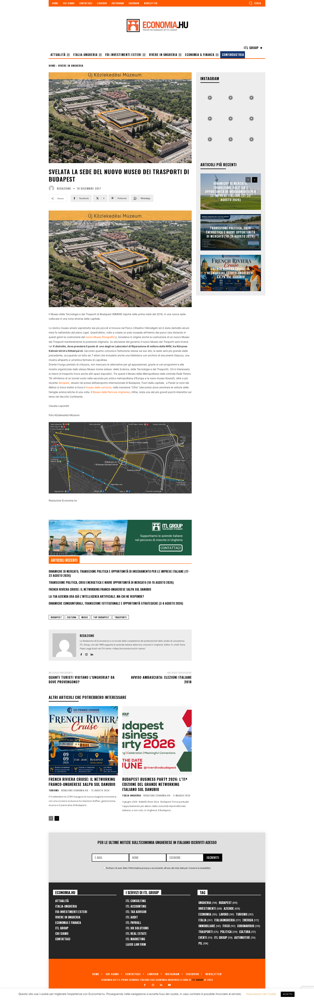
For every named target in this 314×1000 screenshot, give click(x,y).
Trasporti (120, 617)
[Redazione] (52, 188)
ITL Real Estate (136, 933)
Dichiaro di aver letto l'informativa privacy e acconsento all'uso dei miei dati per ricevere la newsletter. (158, 868)
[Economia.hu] (157, 25)
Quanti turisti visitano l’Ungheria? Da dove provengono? (82, 679)
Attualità (62, 901)
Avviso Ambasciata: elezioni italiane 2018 (161, 679)
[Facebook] (81, 653)
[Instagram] (86, 653)
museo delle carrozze (98, 387)
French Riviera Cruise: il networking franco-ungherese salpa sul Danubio (100, 589)
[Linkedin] (91, 653)
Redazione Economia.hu (74, 790)
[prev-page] (51, 818)
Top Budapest (101, 617)
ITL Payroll (133, 922)
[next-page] (57, 818)
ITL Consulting (136, 901)
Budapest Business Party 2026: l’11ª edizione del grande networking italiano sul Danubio (154, 784)
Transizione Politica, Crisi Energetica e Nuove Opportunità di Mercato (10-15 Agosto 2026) (111, 582)
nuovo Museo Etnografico (101, 337)
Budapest (56, 617)
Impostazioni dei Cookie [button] (261, 994)
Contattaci (62, 939)
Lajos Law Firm (136, 944)
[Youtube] (169, 985)
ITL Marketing (135, 939)
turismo (54, 790)
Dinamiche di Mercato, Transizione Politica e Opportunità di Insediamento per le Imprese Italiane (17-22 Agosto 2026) (119, 573)
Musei (84, 617)
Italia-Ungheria (131, 795)
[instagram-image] (209, 96)
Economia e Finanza (68, 922)
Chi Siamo (61, 933)
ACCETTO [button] (287, 994)
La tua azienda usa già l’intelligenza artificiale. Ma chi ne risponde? (96, 596)
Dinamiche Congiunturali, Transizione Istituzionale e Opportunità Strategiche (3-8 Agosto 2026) (116, 603)
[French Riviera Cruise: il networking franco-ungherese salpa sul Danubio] (83, 740)
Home (52, 65)
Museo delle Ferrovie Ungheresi (111, 392)
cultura (71, 617)
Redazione (64, 188)
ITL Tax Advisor (136, 912)
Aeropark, (64, 382)
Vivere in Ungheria (70, 65)
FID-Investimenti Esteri (71, 912)
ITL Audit (132, 917)
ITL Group (61, 928)
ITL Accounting (136, 906)
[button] (255, 3)
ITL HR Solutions (137, 928)
